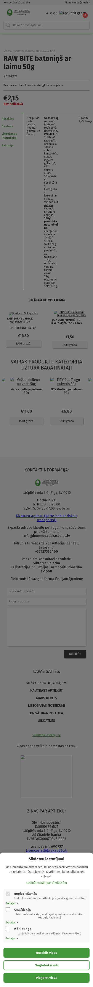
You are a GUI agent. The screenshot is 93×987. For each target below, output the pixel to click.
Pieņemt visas (46, 978)
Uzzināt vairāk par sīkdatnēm (46, 883)
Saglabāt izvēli (46, 965)
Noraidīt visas (46, 953)
